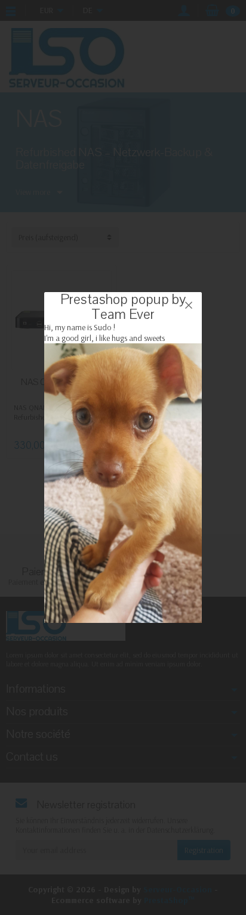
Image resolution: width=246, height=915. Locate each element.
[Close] (189, 305)
